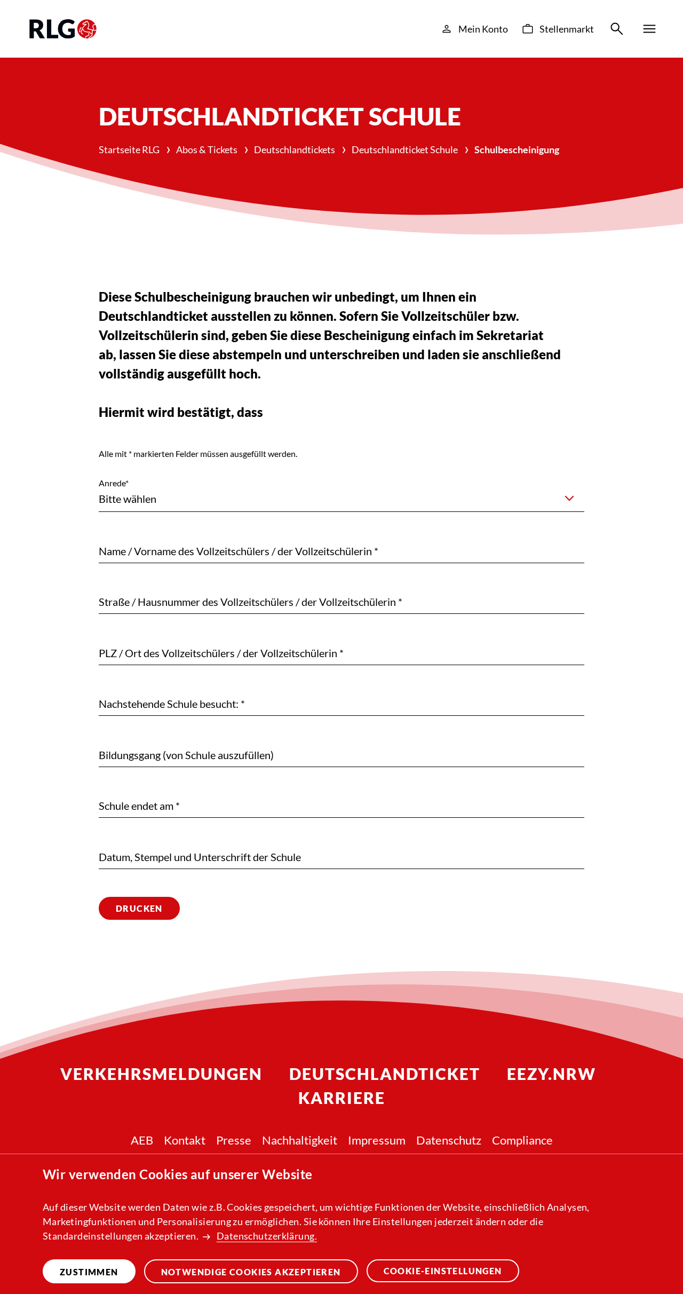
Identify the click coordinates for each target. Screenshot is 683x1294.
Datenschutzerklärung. (267, 1236)
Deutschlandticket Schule (405, 149)
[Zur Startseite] (63, 28)
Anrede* (114, 483)
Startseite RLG (129, 149)
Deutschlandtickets (294, 149)
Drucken (139, 908)
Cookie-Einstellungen (443, 1271)
